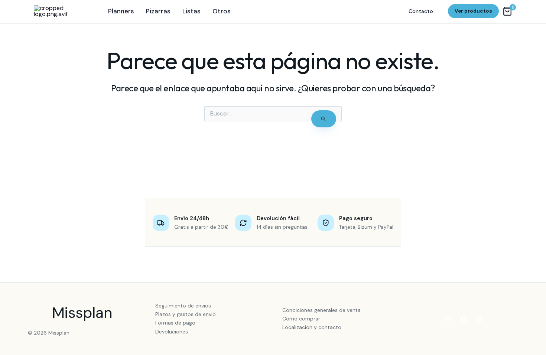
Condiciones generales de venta (321, 310)
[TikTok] (480, 319)
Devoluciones (171, 331)
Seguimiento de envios (183, 305)
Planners (121, 11)
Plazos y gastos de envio (185, 314)
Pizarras (158, 11)
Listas (191, 11)
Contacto (421, 11)
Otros (221, 11)
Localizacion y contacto (311, 327)
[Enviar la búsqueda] (323, 118)
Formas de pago (175, 322)
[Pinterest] (464, 319)
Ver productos (473, 11)
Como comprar (301, 318)
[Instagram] (447, 319)
